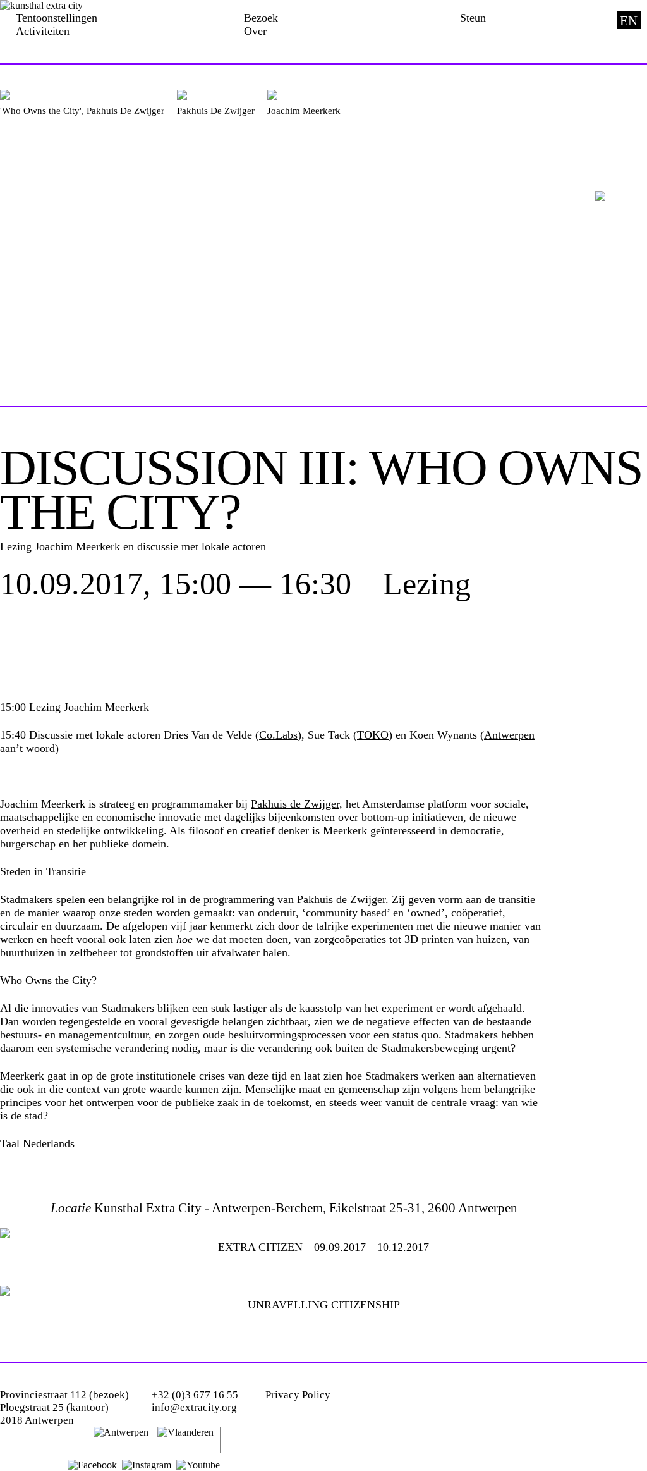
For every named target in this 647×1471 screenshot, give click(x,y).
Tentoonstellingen (56, 17)
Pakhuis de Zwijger (295, 803)
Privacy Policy (297, 1395)
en (629, 20)
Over (255, 31)
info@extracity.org (194, 1407)
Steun (473, 17)
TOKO (373, 735)
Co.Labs (278, 735)
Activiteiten (43, 31)
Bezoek (261, 17)
